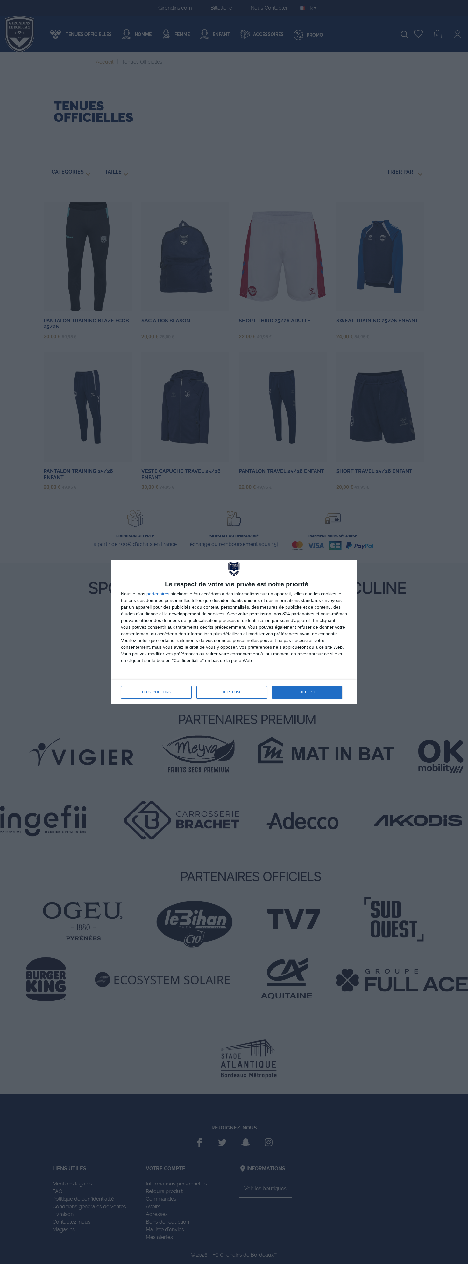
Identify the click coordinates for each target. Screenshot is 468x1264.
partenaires (157, 593)
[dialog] (234, 632)
